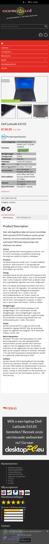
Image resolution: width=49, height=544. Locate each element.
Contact (11, 479)
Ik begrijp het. (25, 540)
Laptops (12, 202)
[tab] (8, 217)
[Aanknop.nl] (24, 13)
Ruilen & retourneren (15, 474)
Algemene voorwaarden (16, 476)
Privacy (10, 481)
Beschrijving (8, 217)
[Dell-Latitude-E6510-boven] (40, 111)
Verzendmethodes (14, 472)
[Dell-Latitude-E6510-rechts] (8, 111)
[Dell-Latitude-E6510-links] (24, 111)
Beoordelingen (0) (24, 217)
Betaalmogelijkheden (15, 470)
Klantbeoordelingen (15, 468)
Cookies (11, 483)
